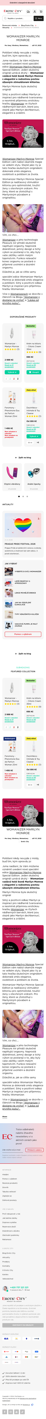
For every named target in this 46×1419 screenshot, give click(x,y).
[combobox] (17, 18)
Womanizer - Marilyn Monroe (12, 345)
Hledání (5, 1175)
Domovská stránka (9, 25)
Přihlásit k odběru (34, 1150)
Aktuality (5, 27)
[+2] (37, 442)
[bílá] (6, 378)
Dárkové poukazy (9, 1200)
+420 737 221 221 (19, 1288)
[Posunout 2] (23, 496)
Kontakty (6, 1266)
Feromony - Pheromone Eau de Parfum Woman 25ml (12, 412)
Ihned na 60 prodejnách (31, 366)
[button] (4, 1116)
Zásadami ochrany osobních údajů (31, 1155)
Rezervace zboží (9, 1227)
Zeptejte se (7, 1196)
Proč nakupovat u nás (11, 1214)
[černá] (17, 378)
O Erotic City (7, 1270)
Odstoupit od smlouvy (23, 1325)
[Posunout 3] (27, 496)
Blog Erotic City (27, 25)
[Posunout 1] (19, 496)
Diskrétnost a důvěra (10, 1231)
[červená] (14, 378)
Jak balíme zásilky (9, 1218)
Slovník (5, 1187)
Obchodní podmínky (10, 1235)
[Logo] (12, 11)
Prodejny (6, 1262)
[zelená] (10, 378)
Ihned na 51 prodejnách (9, 366)
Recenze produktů (9, 1183)
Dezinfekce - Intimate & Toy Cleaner (33, 410)
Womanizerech (19, 294)
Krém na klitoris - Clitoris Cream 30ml (34, 346)
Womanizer (17, 104)
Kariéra (5, 1274)
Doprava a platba (9, 1222)
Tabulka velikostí (9, 1192)
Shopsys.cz (26, 1404)
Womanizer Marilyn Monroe (25, 67)
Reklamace (6, 1239)
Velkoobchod (7, 1279)
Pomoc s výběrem (9, 1179)
